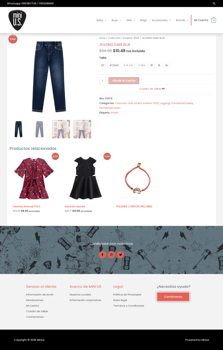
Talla (102, 58)
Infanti (138, 103)
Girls (130, 103)
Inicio (102, 38)
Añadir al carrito (123, 80)
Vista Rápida (34, 199)
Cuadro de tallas (150, 88)
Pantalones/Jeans (182, 103)
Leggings (165, 103)
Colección (114, 38)
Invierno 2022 (131, 38)
